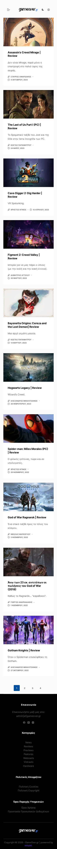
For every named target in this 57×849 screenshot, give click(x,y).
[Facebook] (24, 722)
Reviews (28, 746)
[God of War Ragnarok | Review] (28, 497)
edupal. (28, 845)
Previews (28, 750)
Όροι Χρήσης (28, 807)
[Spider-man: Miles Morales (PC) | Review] (28, 428)
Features (28, 754)
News (28, 742)
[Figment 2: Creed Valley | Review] (28, 234)
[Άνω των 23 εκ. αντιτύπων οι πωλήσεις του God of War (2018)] (28, 562)
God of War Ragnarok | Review (27, 517)
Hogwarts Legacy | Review (25, 387)
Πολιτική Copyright (28, 790)
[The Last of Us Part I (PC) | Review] (28, 104)
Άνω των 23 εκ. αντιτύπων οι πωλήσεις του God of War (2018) (27, 586)
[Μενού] (8, 9)
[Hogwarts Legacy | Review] (28, 367)
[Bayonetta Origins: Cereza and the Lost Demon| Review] (28, 303)
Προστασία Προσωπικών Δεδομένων (28, 811)
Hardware (28, 765)
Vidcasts (28, 761)
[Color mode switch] (42, 9)
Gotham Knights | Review (24, 650)
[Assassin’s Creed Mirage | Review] (28, 32)
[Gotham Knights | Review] (28, 630)
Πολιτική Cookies (28, 786)
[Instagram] (33, 722)
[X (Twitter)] (28, 722)
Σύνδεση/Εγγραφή (48, 9)
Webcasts (28, 758)
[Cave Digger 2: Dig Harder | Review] (28, 172)
